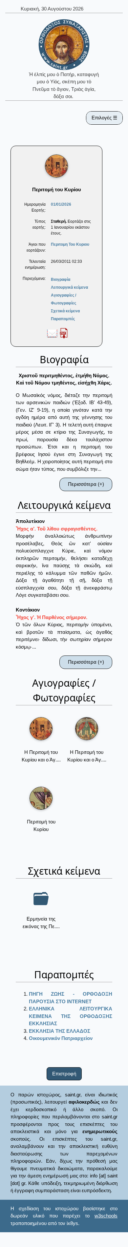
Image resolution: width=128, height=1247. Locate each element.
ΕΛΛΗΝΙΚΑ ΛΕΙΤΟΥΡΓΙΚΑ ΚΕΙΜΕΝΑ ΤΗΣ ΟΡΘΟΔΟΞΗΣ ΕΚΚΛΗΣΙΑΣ (70, 1016)
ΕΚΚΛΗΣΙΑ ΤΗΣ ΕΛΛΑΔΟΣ (59, 1031)
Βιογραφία (60, 279)
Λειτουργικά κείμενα (69, 287)
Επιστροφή (64, 1073)
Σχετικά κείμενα (65, 311)
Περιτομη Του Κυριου (70, 244)
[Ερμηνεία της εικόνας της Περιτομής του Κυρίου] (41, 898)
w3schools (106, 1215)
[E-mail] (52, 333)
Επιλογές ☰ (104, 117)
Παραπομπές (63, 319)
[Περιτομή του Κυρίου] (41, 798)
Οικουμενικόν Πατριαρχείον (61, 1038)
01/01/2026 (61, 204)
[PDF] (63, 333)
